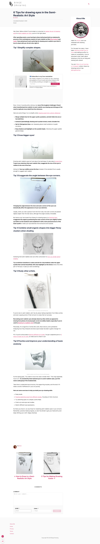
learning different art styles (37, 334)
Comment (16, 491)
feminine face (53, 217)
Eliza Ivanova (54, 39)
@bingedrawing (75, 70)
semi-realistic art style (25, 33)
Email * (36, 508)
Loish (15, 41)
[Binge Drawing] (21, 4)
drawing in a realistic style (25, 323)
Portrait (14, 22)
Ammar (16, 17)
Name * (17, 508)
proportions (58, 161)
